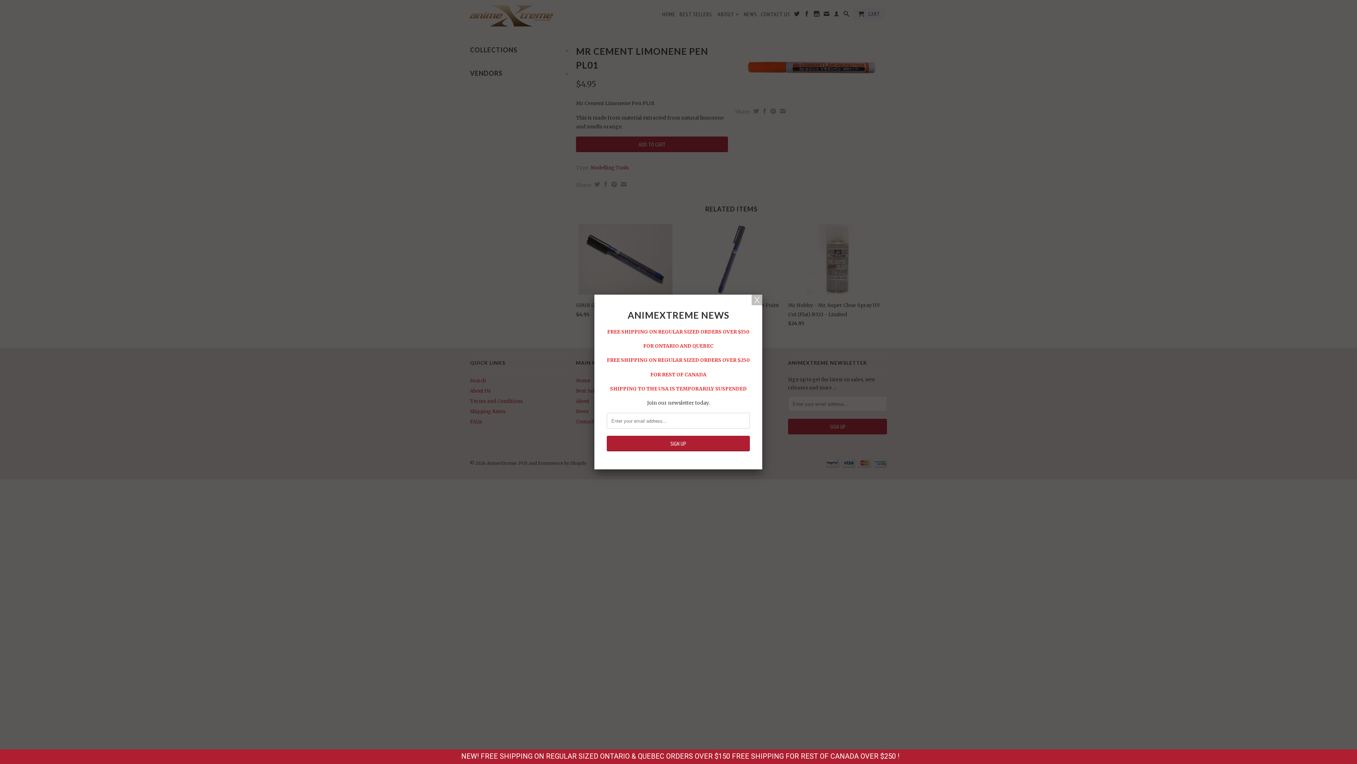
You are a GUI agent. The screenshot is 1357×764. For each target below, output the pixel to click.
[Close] (757, 300)
